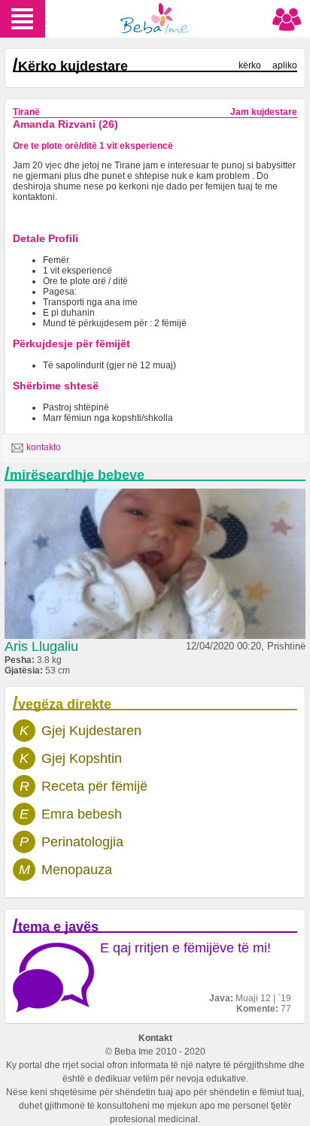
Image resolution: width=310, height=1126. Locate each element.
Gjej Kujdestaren (91, 730)
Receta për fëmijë (94, 786)
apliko (284, 65)
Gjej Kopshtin (81, 758)
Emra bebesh (81, 814)
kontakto (43, 447)
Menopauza (76, 869)
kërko (250, 65)
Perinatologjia (82, 841)
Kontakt (155, 1038)
